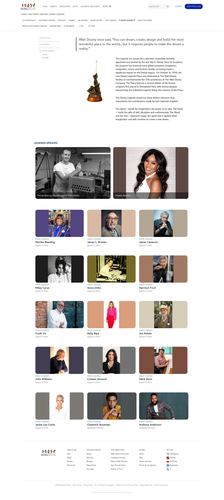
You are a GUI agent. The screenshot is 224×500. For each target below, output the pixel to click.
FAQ (141, 457)
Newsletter (91, 465)
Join (45, 6)
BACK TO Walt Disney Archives (35, 26)
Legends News (55, 26)
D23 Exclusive (93, 450)
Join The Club (194, 6)
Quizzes (90, 457)
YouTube (173, 461)
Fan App (90, 469)
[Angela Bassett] (150, 198)
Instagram (174, 454)
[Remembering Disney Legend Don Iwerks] (73, 198)
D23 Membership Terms (63, 485)
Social (170, 450)
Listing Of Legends (46, 51)
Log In (178, 6)
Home (24, 14)
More (142, 450)
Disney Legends (57, 14)
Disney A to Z (117, 469)
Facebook (174, 465)
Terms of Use (77, 485)
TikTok (173, 457)
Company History (118, 457)
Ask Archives (83, 20)
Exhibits (72, 20)
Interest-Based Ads (145, 485)
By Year (92, 26)
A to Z (81, 26)
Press (141, 454)
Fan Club (71, 450)
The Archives (117, 450)
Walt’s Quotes (110, 20)
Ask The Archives (118, 465)
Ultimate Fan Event (90, 6)
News (89, 454)
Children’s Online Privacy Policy (127, 485)
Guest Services (145, 461)
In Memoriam (69, 26)
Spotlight (62, 20)
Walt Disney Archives (38, 14)
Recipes (90, 461)
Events (53, 6)
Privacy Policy (88, 485)
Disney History (96, 20)
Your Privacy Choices (161, 485)
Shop (75, 6)
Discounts (65, 6)
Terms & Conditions (147, 465)
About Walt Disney (145, 20)
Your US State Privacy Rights (104, 485)
